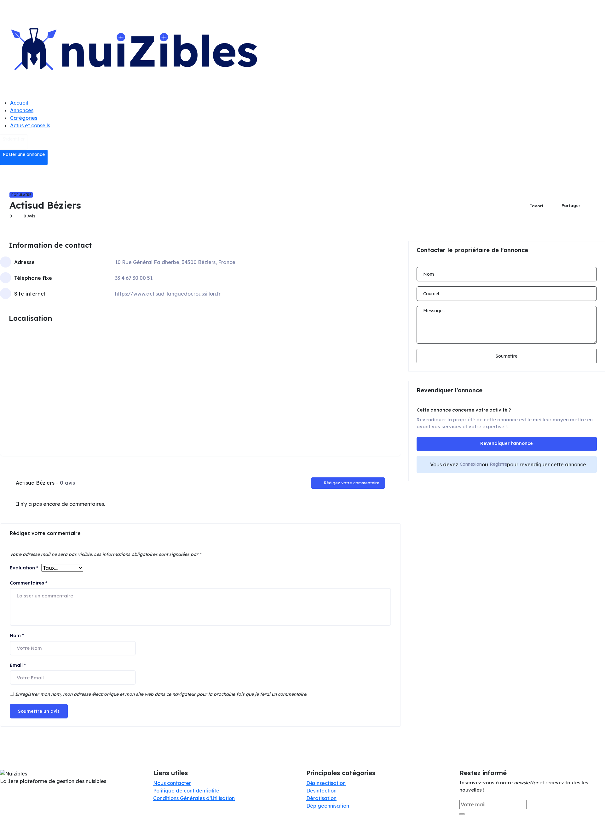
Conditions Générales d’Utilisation (194, 798)
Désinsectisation (326, 783)
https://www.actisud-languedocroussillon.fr (168, 294)
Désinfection (321, 790)
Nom (17, 635)
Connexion (471, 464)
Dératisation (321, 798)
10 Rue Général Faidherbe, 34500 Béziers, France (175, 262)
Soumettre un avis (39, 711)
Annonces (21, 110)
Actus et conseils (30, 125)
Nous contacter (172, 783)
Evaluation (24, 568)
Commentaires (28, 583)
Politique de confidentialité (186, 790)
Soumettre (506, 356)
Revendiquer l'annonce (506, 443)
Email (18, 665)
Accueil (19, 103)
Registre (498, 464)
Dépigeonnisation (327, 806)
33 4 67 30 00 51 (134, 278)
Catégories (23, 118)
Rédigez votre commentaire (351, 482)
